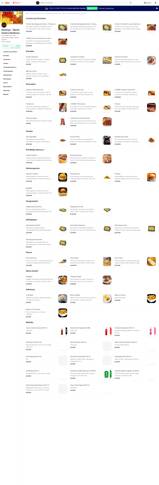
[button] (17, 2)
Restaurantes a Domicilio (37, 13)
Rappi (27, 13)
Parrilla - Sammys (6, 41)
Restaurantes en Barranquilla (53, 13)
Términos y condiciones (106, 8)
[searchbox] (83, 3)
